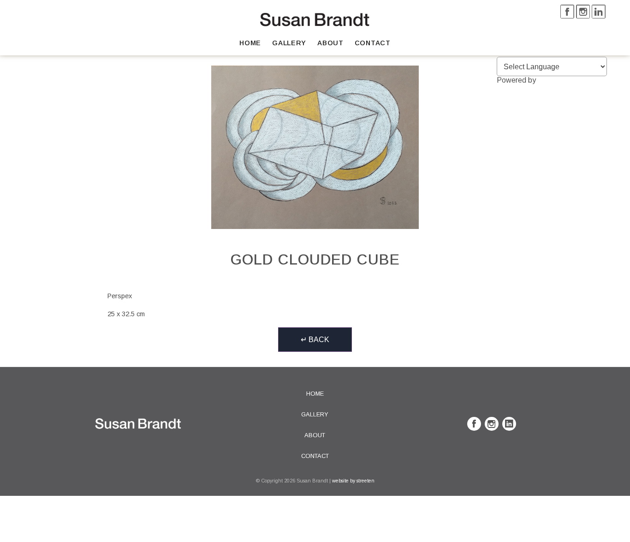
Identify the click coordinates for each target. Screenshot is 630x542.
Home (250, 43)
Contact (373, 43)
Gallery (289, 43)
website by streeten (353, 480)
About (330, 43)
